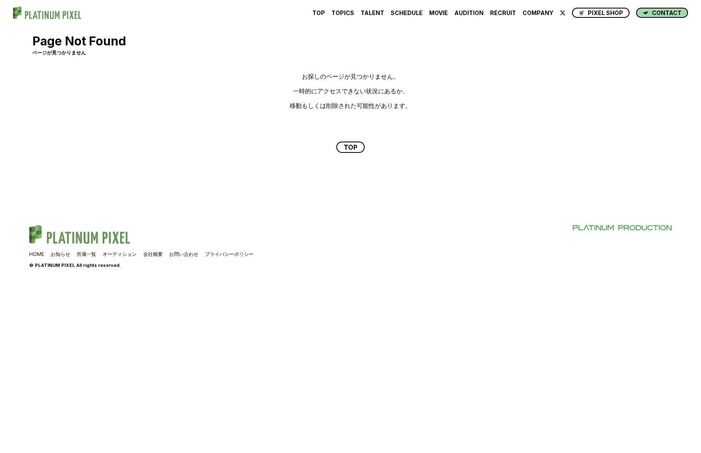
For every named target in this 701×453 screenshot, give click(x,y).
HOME (36, 254)
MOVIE (438, 13)
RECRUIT (503, 13)
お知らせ (60, 254)
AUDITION (469, 13)
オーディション (120, 254)
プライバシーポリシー (229, 254)
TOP (318, 13)
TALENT (372, 13)
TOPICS (342, 13)
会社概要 (153, 254)
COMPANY (538, 13)
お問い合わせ (183, 254)
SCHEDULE (407, 13)
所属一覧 (86, 254)
